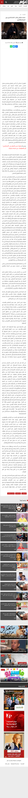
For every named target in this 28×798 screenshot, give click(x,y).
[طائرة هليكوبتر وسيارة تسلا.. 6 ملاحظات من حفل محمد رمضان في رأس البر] (22, 537)
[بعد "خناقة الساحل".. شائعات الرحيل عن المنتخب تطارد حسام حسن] (22, 547)
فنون (12, 6)
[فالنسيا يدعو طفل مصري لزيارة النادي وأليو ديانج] (22, 527)
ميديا (16, 6)
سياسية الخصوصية (15, 763)
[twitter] (14, 46)
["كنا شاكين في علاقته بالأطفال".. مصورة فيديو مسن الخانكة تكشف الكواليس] (22, 566)
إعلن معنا (7, 763)
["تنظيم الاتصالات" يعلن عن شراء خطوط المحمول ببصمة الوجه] (22, 616)
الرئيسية (25, 6)
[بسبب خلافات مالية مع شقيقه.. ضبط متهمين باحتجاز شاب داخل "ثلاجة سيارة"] (22, 596)
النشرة (20, 6)
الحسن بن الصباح (11, 493)
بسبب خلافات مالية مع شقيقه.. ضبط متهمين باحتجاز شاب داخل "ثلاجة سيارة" (8, 595)
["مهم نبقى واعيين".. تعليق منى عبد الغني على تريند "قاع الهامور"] (22, 517)
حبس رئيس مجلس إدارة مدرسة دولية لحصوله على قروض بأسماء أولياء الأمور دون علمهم (8, 507)
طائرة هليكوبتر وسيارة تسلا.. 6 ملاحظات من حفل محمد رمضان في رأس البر (8, 536)
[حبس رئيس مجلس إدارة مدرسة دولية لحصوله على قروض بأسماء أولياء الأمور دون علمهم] (22, 507)
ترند (8, 6)
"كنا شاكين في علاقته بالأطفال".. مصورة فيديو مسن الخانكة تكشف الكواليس (9, 566)
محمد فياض (19, 42)
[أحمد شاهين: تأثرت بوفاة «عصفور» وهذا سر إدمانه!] (14, 661)
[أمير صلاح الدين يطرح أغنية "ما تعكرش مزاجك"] (14, 632)
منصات (4, 6)
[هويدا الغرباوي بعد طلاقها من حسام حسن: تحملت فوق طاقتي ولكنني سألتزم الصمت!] (22, 557)
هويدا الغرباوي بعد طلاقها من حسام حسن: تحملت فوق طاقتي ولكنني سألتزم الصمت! (8, 556)
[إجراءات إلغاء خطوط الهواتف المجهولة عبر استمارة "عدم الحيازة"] (22, 586)
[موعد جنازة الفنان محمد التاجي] (14, 646)
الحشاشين (24, 493)
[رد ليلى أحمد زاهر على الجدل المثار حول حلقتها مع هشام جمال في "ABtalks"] (22, 576)
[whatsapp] (11, 46)
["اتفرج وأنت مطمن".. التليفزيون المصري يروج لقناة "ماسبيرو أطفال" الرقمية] (14, 675)
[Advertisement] (14, 67)
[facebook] (16, 46)
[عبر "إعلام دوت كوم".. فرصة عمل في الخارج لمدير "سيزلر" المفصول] (22, 606)
